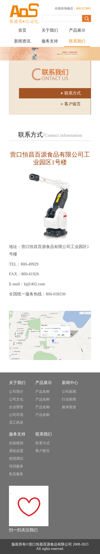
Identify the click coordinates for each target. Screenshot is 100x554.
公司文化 (16, 399)
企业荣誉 (16, 407)
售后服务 (16, 474)
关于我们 (50, 30)
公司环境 (16, 415)
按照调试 (16, 459)
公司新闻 (69, 392)
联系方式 (42, 443)
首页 (22, 30)
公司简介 (16, 392)
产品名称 (42, 392)
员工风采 (16, 422)
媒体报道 (69, 407)
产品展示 (77, 30)
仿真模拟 (16, 443)
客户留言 (42, 451)
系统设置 (16, 451)
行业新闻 (69, 399)
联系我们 (77, 41)
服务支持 (50, 41)
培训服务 (16, 466)
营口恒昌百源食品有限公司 (50, 544)
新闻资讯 (22, 41)
